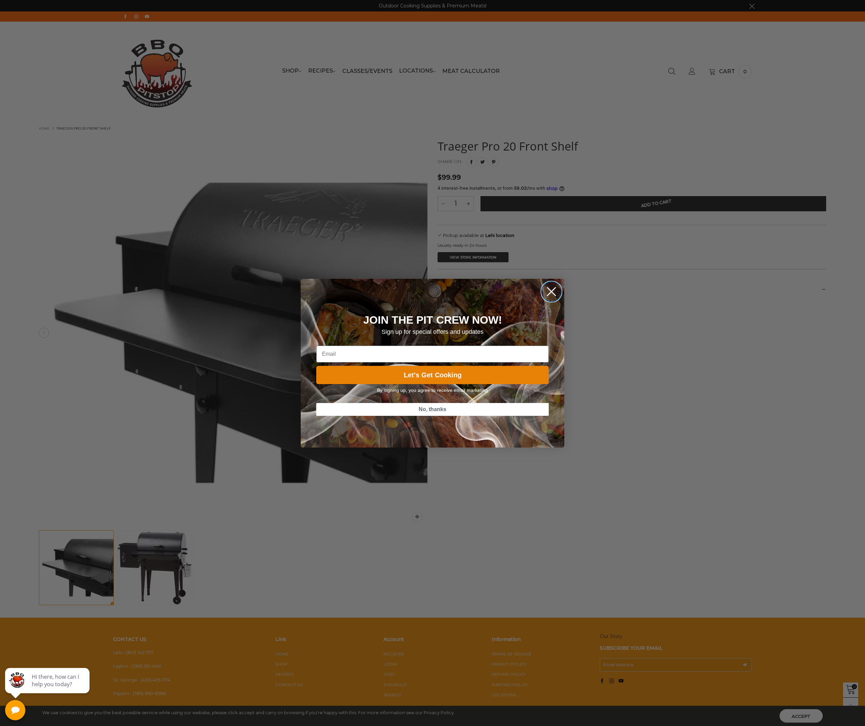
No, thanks (432, 409)
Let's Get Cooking (433, 375)
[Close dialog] (551, 291)
